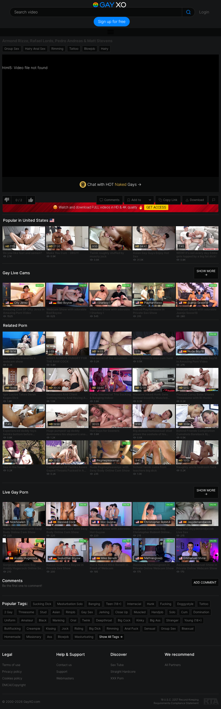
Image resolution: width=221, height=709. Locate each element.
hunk (150, 604)
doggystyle (185, 604)
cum (184, 612)
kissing (51, 628)
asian (56, 612)
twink (86, 620)
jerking (104, 612)
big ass (155, 620)
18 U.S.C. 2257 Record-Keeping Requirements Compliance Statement (176, 701)
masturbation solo (70, 604)
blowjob (89, 48)
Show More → (206, 272)
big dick (95, 628)
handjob (157, 612)
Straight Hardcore (123, 671)
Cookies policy (12, 678)
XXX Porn (117, 678)
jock (65, 628)
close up (121, 612)
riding (78, 628)
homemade (12, 636)
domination (201, 612)
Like (31, 200)
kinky (140, 620)
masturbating (84, 636)
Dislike (6, 200)
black (43, 620)
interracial (134, 604)
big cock (124, 620)
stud (43, 612)
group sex (11, 48)
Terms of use (11, 665)
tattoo (73, 48)
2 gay (8, 612)
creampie (33, 628)
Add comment (205, 582)
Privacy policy (12, 671)
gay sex (87, 612)
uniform (9, 620)
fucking (165, 604)
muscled (140, 612)
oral (73, 620)
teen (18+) (113, 604)
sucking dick (42, 604)
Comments (111, 200)
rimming (57, 48)
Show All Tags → (111, 636)
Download (197, 200)
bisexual (187, 628)
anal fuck (131, 628)
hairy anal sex (35, 48)
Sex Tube (117, 665)
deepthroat (104, 620)
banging (94, 604)
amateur (27, 620)
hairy (104, 48)
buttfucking (12, 628)
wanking (58, 620)
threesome (26, 612)
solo (172, 612)
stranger (172, 620)
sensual (149, 628)
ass (49, 636)
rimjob (70, 612)
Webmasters (65, 678)
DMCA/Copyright (14, 685)
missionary (33, 636)
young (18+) (193, 620)
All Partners (173, 665)
